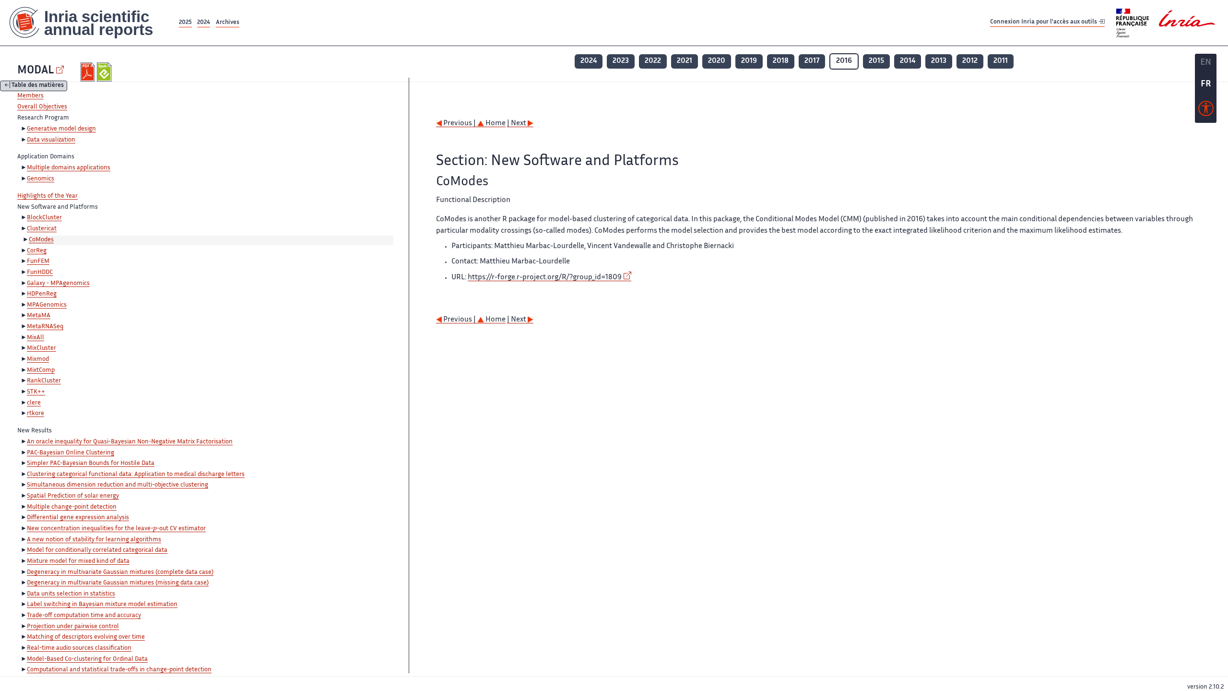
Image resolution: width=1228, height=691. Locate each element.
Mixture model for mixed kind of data (78, 561)
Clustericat (42, 229)
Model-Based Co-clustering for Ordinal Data (87, 659)
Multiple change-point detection (72, 507)
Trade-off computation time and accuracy (84, 616)
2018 (781, 61)
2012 (970, 61)
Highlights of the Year (47, 196)
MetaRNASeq (45, 327)
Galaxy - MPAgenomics (58, 283)
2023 (621, 61)
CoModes (41, 240)
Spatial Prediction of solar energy (73, 496)
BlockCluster (44, 218)
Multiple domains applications (68, 168)
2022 (653, 61)
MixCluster (41, 348)
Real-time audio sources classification (79, 648)
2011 (1000, 61)
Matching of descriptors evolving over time (86, 637)
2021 (684, 61)
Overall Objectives (42, 107)
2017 (811, 61)
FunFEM (38, 261)
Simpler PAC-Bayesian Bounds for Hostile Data (90, 463)
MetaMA (38, 316)
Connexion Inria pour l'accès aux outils (1044, 22)
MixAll (35, 338)
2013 (938, 61)
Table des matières (38, 86)
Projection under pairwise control (73, 627)
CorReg (37, 251)
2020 (716, 61)
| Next (517, 123)
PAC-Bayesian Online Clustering (70, 453)
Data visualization (51, 140)
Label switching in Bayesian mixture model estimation (102, 605)
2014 (907, 61)
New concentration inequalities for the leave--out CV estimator (116, 529)
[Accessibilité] (1205, 111)
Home (495, 123)
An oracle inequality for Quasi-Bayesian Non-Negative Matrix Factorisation (130, 442)
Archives (227, 22)
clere (34, 403)
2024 (203, 22)
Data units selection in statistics (71, 594)
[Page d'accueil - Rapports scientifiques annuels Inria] (88, 23)
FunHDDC (40, 272)
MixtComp (41, 370)
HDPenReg (42, 294)
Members (30, 96)
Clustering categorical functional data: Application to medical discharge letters (136, 474)
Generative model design (61, 129)
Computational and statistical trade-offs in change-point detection (119, 670)
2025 (185, 22)
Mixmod (38, 359)
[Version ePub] (105, 72)
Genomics (40, 179)
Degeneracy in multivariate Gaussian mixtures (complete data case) (120, 572)
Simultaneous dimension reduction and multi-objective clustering (117, 485)
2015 (876, 61)
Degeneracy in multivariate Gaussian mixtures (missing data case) (118, 583)
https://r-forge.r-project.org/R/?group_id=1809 (545, 277)
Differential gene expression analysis (78, 518)
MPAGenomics (47, 305)
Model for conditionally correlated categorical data (97, 550)
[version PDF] (89, 72)
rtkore (35, 414)
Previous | (459, 123)
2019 (749, 61)
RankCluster (44, 381)
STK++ (36, 392)
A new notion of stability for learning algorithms (94, 540)
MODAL (35, 71)
